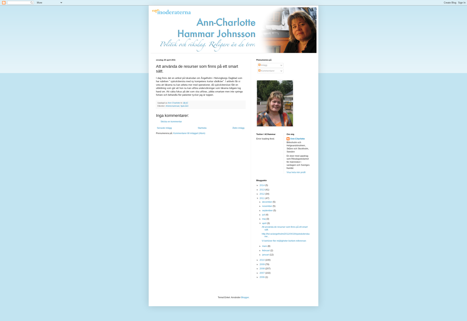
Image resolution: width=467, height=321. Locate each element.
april (264, 223)
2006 (262, 277)
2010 (262, 260)
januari (266, 254)
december (267, 202)
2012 (262, 194)
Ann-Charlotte (297, 138)
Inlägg (263, 65)
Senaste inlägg (164, 128)
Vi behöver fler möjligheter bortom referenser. (284, 241)
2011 (262, 198)
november (267, 206)
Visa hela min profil (296, 172)
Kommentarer (267, 71)
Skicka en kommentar (171, 121)
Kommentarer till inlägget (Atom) (189, 133)
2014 (262, 185)
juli (264, 214)
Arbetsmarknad (172, 106)
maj (264, 219)
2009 (262, 264)
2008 (262, 268)
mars (265, 246)
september (267, 210)
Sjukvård (184, 106)
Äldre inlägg (238, 128)
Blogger (245, 297)
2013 (262, 189)
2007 (262, 273)
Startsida (202, 128)
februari (266, 250)
